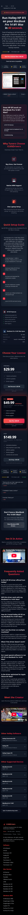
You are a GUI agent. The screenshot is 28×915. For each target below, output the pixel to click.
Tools (6, 6)
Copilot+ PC (6, 906)
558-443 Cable (11, 831)
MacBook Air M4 (8, 891)
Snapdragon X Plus (8, 903)
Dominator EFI (7, 853)
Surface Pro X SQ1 (8, 908)
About (4, 831)
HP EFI (12, 6)
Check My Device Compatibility (14, 61)
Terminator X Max (8, 862)
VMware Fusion (7, 879)
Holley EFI (6, 855)
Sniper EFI (6, 858)
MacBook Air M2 (8, 886)
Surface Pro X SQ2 (8, 910)
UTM (4, 882)
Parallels (5, 877)
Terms (18, 834)
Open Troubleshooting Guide (11, 810)
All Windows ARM (8, 898)
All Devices (6, 872)
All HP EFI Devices (9, 125)
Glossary (18, 831)
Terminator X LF (7, 865)
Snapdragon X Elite (8, 901)
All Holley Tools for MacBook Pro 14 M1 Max (13, 130)
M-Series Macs (7, 874)
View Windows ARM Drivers (15, 525)
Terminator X (7, 860)
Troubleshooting (8, 135)
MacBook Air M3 (8, 889)
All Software (6, 848)
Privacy (14, 834)
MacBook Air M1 (8, 884)
